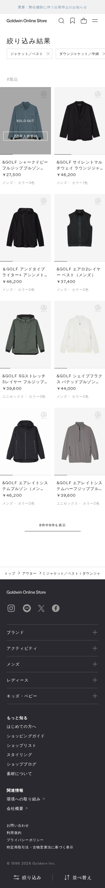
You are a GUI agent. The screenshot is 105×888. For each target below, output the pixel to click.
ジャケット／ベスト (26, 53)
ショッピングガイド (26, 735)
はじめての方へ (21, 726)
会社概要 (15, 808)
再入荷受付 (28, 136)
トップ (9, 573)
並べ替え (82, 877)
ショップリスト (21, 745)
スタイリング (19, 754)
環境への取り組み (24, 798)
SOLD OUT (25, 121)
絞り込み (31, 877)
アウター (29, 573)
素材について (19, 773)
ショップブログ (21, 764)
